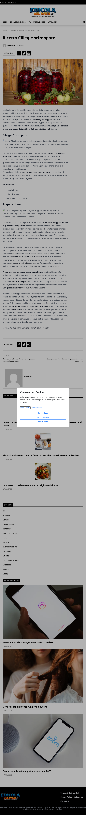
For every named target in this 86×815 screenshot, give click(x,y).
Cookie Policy (25, 408)
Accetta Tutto (43, 422)
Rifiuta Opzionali (43, 417)
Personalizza (43, 413)
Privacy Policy (37, 408)
